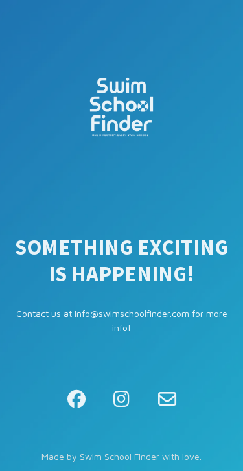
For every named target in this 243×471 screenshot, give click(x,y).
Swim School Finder (119, 456)
